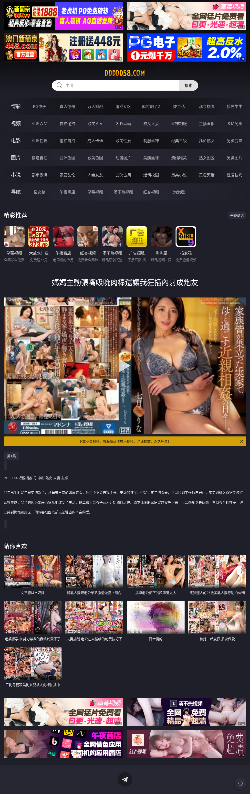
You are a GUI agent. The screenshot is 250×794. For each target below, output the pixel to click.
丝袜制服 (179, 123)
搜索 (188, 85)
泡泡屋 (179, 192)
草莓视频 (95, 192)
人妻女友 (95, 175)
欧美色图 (95, 157)
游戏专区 (123, 106)
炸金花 (179, 106)
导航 (16, 192)
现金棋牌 (207, 106)
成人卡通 (95, 140)
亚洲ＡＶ (39, 123)
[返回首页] (240, 783)
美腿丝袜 (151, 157)
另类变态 (234, 140)
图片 (16, 157)
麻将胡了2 (151, 106)
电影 (16, 140)
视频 (16, 123)
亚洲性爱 (39, 140)
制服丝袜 (151, 140)
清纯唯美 (179, 157)
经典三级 (179, 140)
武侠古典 (123, 175)
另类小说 (179, 175)
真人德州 (67, 106)
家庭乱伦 (67, 175)
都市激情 (39, 175)
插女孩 (39, 192)
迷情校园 (151, 175)
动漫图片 (123, 157)
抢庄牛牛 (234, 106)
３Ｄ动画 (123, 123)
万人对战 (95, 106)
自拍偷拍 (67, 123)
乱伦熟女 (207, 140)
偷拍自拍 (67, 140)
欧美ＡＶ (95, 123)
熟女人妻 (151, 123)
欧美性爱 (123, 140)
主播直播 (207, 123)
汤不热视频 (123, 192)
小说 (16, 174)
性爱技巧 (234, 175)
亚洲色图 (67, 157)
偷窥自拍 (39, 157)
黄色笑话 (207, 175)
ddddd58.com (125, 73)
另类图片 (234, 157)
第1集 (11, 456)
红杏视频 (151, 192)
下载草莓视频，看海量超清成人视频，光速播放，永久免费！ (125, 441)
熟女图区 (207, 157)
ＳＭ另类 (234, 123)
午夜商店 (67, 192)
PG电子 (39, 106)
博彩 (16, 106)
